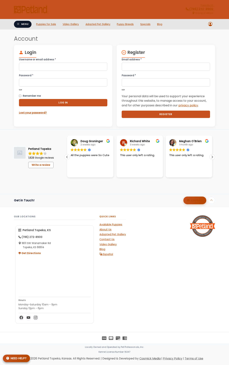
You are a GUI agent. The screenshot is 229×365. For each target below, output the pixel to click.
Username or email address (43, 59)
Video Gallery (71, 24)
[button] (212, 157)
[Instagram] (35, 317)
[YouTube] (28, 317)
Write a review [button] (41, 165)
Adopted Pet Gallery (98, 24)
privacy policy (188, 105)
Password (32, 75)
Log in (63, 102)
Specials (145, 24)
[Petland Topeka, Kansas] (31, 9)
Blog (159, 24)
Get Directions (31, 253)
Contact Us (106, 239)
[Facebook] (21, 317)
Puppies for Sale (46, 24)
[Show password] (20, 89)
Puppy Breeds (125, 24)
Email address (137, 59)
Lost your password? (33, 112)
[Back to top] (211, 200)
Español (107, 254)
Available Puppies (110, 224)
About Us (105, 229)
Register (165, 114)
